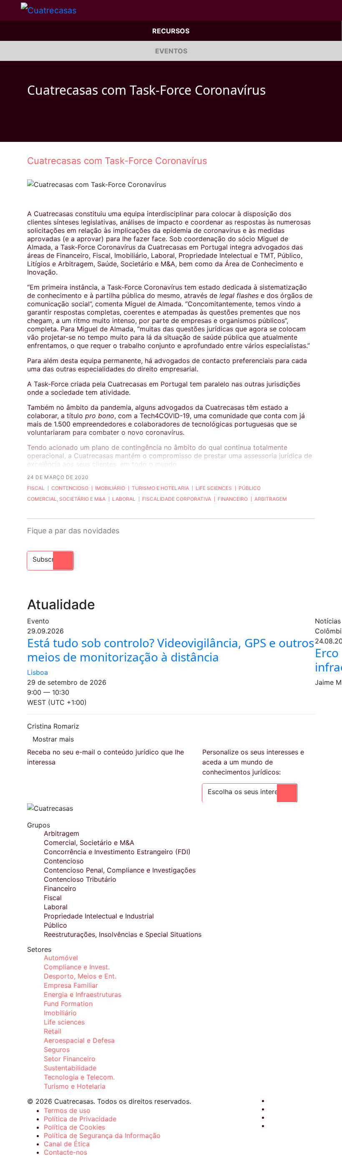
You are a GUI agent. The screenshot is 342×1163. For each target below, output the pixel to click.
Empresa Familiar (71, 985)
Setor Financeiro (70, 1058)
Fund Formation (68, 1003)
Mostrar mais (53, 739)
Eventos (171, 51)
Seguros (57, 1049)
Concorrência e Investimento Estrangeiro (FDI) (117, 851)
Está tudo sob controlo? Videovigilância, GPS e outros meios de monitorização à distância (170, 650)
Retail (52, 1031)
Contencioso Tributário (80, 879)
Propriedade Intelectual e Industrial (99, 916)
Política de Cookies (74, 1127)
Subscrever (50, 559)
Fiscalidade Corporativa (176, 499)
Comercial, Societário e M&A (66, 499)
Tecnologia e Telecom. (79, 1077)
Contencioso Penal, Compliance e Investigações (120, 870)
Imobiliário (110, 488)
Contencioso (69, 488)
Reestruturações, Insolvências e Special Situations (122, 934)
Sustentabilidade (70, 1068)
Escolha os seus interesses (250, 791)
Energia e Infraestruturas (82, 994)
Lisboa (37, 672)
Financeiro (233, 499)
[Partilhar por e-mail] (78, 129)
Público (250, 488)
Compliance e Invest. (77, 967)
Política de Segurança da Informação (102, 1135)
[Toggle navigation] (10, 10)
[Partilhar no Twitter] (46, 129)
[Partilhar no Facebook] (30, 129)
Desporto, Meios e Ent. (80, 976)
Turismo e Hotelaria (160, 488)
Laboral (124, 499)
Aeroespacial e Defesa (79, 1040)
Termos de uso (67, 1110)
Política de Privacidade (80, 1119)
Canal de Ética (67, 1144)
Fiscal (36, 488)
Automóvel (61, 957)
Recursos (170, 31)
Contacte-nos (65, 1152)
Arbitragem (270, 499)
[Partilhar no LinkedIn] (62, 129)
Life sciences (214, 488)
